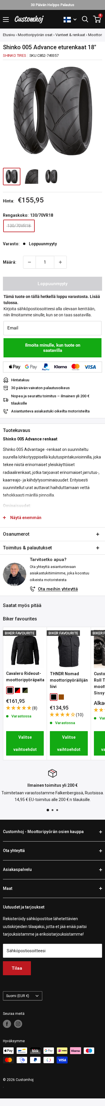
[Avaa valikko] (6, 19)
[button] (19, 707)
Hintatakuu (20, 380)
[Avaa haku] (85, 19)
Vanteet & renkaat (70, 35)
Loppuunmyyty (52, 283)
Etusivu (9, 35)
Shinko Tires (14, 55)
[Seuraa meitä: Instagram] (18, 1024)
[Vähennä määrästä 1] (29, 262)
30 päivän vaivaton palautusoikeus (40, 388)
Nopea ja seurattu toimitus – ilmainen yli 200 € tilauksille (50, 399)
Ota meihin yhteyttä (58, 589)
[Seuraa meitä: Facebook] (7, 1024)
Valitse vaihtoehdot (25, 743)
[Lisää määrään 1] (60, 262)
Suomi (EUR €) (17, 996)
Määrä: (9, 262)
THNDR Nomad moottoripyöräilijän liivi (69, 680)
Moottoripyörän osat (35, 35)
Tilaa (17, 968)
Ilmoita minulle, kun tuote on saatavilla (52, 348)
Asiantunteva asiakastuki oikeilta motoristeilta (50, 411)
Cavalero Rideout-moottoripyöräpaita (25, 676)
